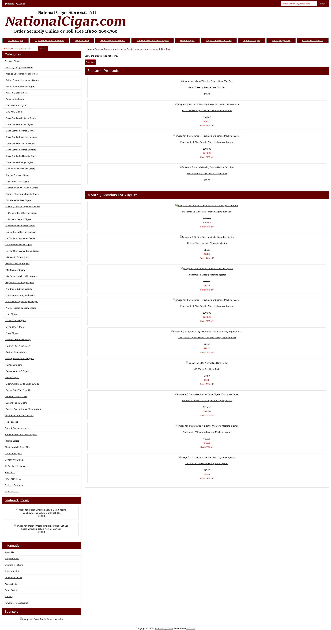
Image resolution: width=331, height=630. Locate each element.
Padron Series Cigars (16, 352)
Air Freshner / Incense (312, 40)
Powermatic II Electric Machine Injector (207, 274)
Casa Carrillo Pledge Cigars (19, 162)
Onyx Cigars (11, 333)
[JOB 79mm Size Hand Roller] (207, 362)
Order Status (11, 590)
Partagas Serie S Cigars (17, 371)
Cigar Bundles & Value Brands (49, 40)
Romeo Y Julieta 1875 (16, 396)
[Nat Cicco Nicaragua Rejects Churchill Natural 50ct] (207, 104)
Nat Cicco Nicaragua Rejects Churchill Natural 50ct (207, 110)
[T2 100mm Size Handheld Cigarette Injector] (207, 457)
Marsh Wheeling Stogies (17, 263)
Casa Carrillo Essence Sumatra (20, 149)
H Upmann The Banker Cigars (20, 225)
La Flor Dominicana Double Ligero (22, 251)
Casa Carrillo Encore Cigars (19, 124)
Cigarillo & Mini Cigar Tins (218, 40)
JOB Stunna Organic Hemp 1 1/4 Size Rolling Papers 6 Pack (207, 337)
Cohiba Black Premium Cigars (20, 168)
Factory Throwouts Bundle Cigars (22, 194)
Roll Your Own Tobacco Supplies (153, 40)
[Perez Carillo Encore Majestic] (41, 618)
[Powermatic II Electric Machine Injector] (207, 268)
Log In (21, 3)
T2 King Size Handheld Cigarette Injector (207, 243)
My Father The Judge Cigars (19, 282)
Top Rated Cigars (251, 40)
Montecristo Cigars (15, 270)
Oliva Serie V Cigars (15, 327)
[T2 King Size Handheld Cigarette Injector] (207, 237)
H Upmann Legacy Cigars (18, 219)
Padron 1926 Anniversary (18, 339)
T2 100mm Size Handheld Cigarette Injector (206, 463)
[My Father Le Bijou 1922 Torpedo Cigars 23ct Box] (207, 205)
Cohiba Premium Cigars (17, 175)
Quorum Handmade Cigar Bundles (22, 384)
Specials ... (10, 472)
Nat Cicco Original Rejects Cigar (21, 301)
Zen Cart (190, 628)
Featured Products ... (15, 485)
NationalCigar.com (164, 628)
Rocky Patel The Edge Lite (18, 390)
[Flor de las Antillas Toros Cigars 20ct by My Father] (207, 394)
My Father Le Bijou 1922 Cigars (21, 276)
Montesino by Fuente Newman (127, 49)
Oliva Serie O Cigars (15, 320)
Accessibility (11, 584)
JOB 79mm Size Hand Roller (207, 369)
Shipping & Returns (14, 565)
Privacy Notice (12, 571)
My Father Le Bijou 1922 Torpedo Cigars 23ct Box (206, 211)
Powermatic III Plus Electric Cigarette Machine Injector (207, 142)
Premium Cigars (15, 40)
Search (321, 3)
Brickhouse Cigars (14, 99)
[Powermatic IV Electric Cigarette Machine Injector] (207, 425)
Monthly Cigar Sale (281, 40)
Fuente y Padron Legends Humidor (22, 206)
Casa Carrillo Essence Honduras (21, 137)
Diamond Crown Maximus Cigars (21, 187)
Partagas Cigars (13, 365)
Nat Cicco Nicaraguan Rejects (20, 295)
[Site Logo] (165, 22)
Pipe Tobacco (82, 40)
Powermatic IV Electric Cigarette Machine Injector (206, 432)
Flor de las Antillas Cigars (18, 200)
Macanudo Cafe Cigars (16, 257)
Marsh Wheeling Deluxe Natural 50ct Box (41, 529)
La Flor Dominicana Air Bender (20, 238)
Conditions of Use (13, 577)
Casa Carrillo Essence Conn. (19, 130)
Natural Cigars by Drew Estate (20, 308)
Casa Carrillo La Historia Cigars (21, 156)
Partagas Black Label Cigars (19, 358)
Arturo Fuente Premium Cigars (20, 86)
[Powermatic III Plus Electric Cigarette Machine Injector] (207, 135)
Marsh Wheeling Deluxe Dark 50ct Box (41, 513)
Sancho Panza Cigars (16, 403)
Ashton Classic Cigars (16, 92)
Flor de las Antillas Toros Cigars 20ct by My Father (207, 400)
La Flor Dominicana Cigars (18, 244)
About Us (9, 552)
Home (10, 3)
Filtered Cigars (187, 40)
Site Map (9, 596)
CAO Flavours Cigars (15, 105)
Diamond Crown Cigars (17, 181)
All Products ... (12, 491)
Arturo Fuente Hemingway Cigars (22, 80)
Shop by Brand (12, 558)
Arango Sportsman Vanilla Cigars (21, 73)
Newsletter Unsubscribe (16, 603)
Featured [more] (17, 500)
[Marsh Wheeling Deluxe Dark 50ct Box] (207, 81)
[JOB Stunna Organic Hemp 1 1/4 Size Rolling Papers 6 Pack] (207, 331)
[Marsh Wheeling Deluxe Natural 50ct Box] (207, 167)
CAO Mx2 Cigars (13, 111)
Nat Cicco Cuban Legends (18, 289)
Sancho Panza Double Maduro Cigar (23, 409)
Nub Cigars (11, 314)
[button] (326, 617)
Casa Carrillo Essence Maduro (20, 143)
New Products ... (13, 478)
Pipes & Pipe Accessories (112, 40)
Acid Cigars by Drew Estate (19, 67)
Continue (90, 62)
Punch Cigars (12, 377)
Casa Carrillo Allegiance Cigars (20, 118)
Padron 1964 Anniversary (18, 346)
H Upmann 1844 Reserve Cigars (21, 213)
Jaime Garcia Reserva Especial (20, 232)
